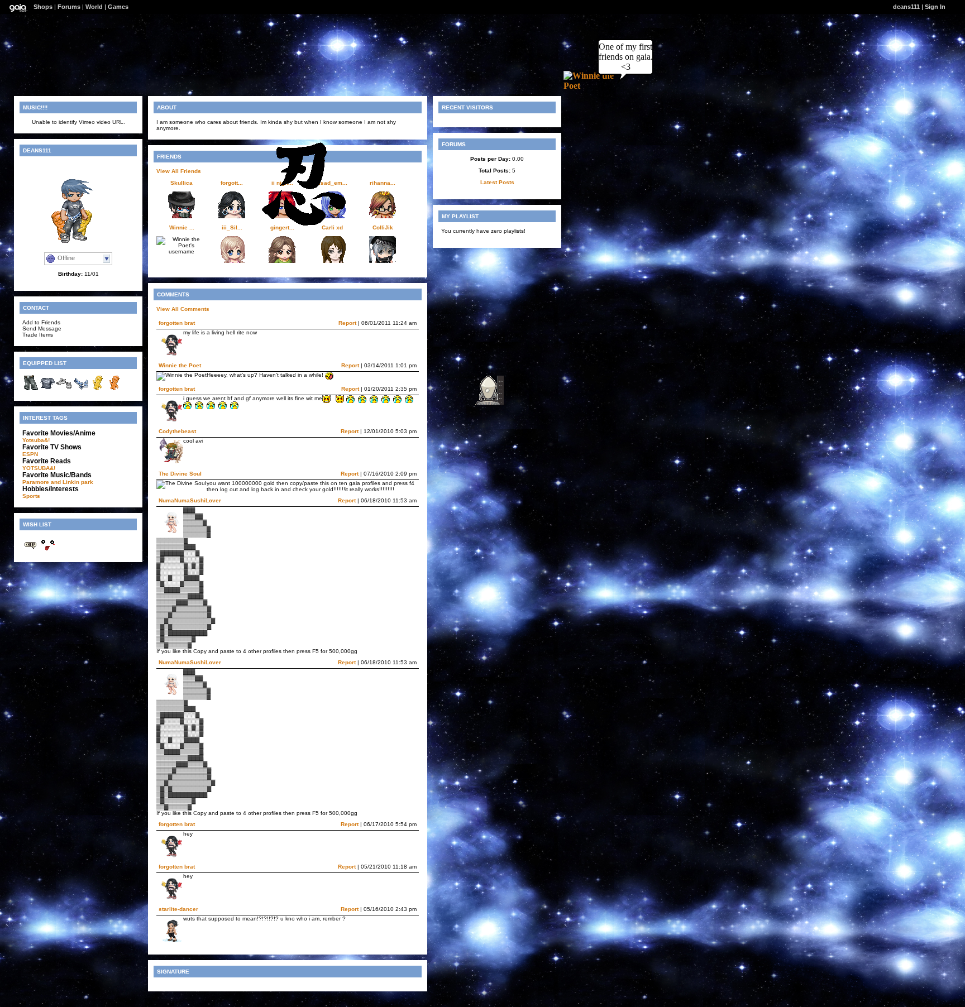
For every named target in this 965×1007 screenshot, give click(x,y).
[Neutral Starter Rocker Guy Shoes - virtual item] (64, 389)
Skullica (181, 183)
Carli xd (332, 227)
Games (118, 6)
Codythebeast (177, 431)
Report (347, 323)
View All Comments (182, 309)
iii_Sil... (232, 227)
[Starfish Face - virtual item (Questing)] (47, 551)
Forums (69, 6)
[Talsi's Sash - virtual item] (81, 389)
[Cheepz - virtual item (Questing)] (30, 551)
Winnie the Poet (180, 365)
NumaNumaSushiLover (190, 500)
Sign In (935, 6)
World (94, 6)
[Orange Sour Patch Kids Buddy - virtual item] (114, 389)
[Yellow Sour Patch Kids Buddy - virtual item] (97, 389)
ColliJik (382, 227)
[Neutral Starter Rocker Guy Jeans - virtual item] (30, 389)
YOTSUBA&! (38, 468)
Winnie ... (181, 227)
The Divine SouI (180, 474)
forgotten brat (177, 323)
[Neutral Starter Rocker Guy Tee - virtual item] (47, 389)
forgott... (232, 183)
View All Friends (178, 171)
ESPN (30, 454)
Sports (31, 496)
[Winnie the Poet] (596, 85)
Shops (43, 6)
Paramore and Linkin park (57, 482)
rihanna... (382, 183)
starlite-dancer (178, 909)
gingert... (282, 227)
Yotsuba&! (36, 440)
